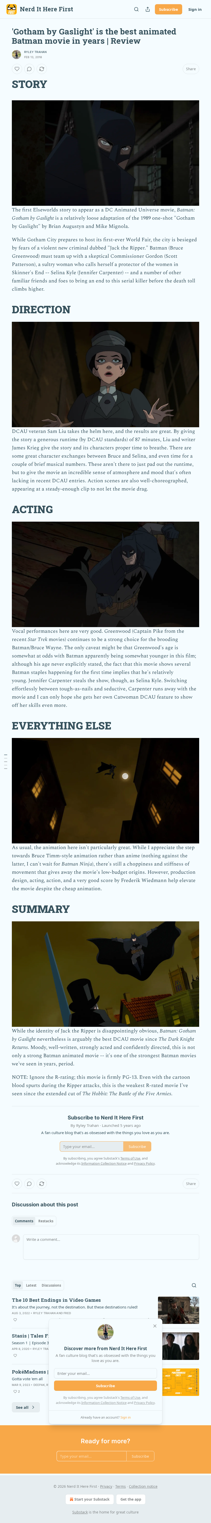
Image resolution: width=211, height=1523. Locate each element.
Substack (80, 1512)
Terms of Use (130, 1397)
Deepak (39, 1385)
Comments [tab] (24, 1221)
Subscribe (168, 9)
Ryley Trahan (35, 52)
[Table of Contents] (5, 761)
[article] (105, 1310)
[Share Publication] (148, 9)
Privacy (106, 1486)
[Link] (5, 84)
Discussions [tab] (51, 1285)
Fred (67, 1313)
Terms (120, 1486)
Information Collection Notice (104, 1402)
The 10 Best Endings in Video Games (56, 1300)
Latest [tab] (31, 1285)
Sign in (195, 9)
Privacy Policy (144, 1402)
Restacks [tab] (45, 1221)
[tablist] (34, 1221)
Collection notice (143, 1486)
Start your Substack (92, 1499)
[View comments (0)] (29, 69)
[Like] (17, 69)
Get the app (130, 1499)
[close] (155, 1326)
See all (22, 1407)
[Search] (136, 9)
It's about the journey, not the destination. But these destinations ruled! (75, 1307)
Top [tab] (18, 1285)
